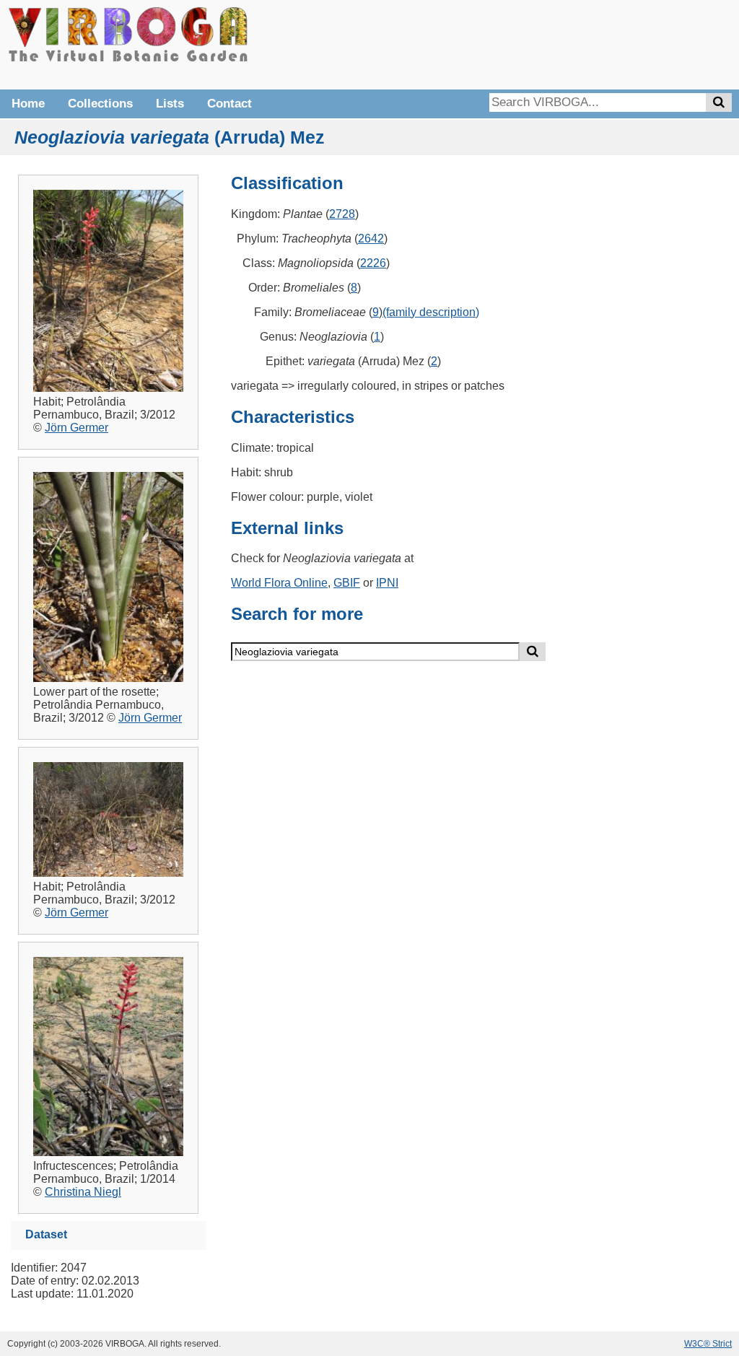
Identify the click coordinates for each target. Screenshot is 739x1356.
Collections (100, 103)
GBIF (346, 583)
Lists (170, 103)
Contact (229, 103)
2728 (342, 214)
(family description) (430, 312)
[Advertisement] (515, 43)
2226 (373, 263)
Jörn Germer (76, 427)
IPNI (387, 583)
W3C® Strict (708, 1344)
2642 (371, 238)
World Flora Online (279, 583)
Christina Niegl (83, 1192)
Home (28, 103)
